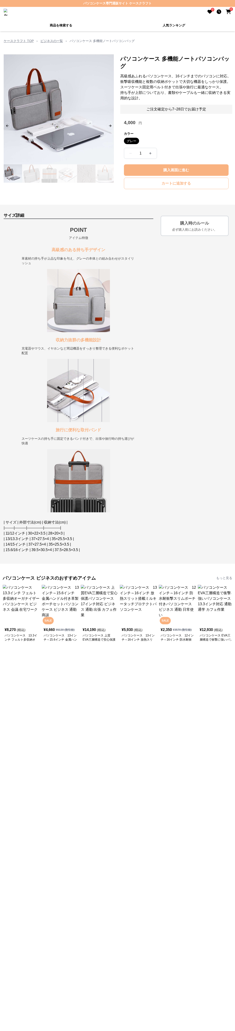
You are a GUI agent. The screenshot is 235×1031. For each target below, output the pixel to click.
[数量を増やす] (150, 153)
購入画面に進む (176, 170)
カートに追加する (176, 183)
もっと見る (224, 578)
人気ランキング (174, 25)
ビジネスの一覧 (51, 41)
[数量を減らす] (130, 153)
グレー (131, 141)
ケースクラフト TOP (19, 41)
